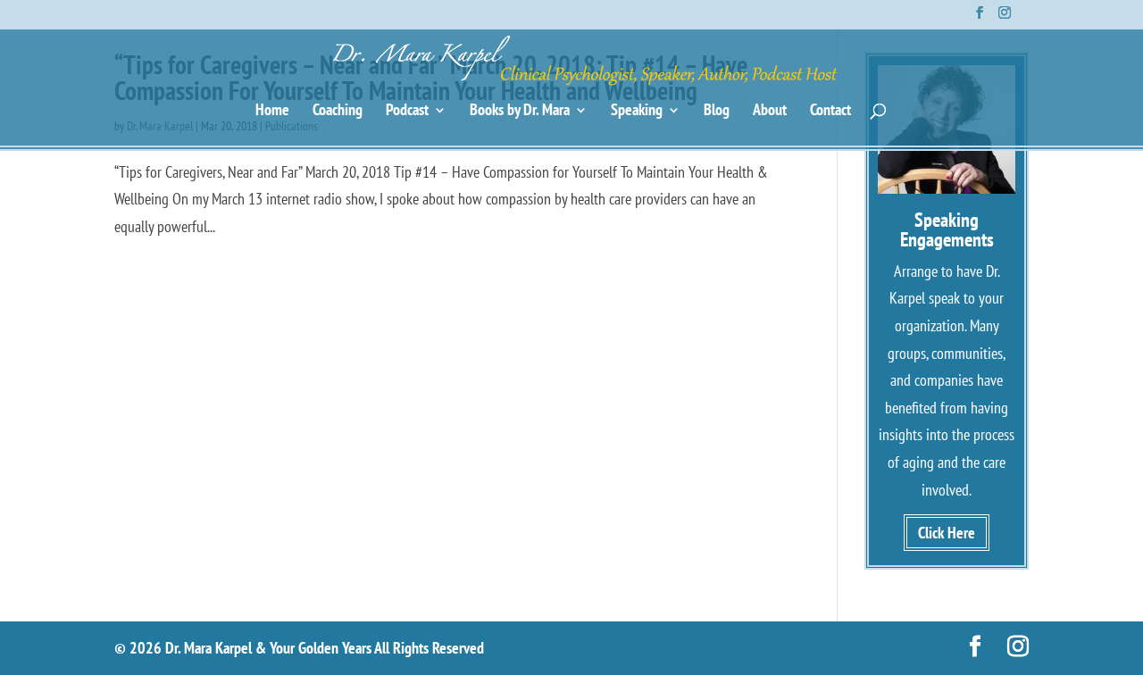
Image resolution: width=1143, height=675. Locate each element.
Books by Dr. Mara (520, 112)
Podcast (407, 112)
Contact (830, 112)
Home (272, 112)
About (770, 112)
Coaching (338, 112)
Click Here (946, 532)
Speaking (637, 112)
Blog (717, 112)
